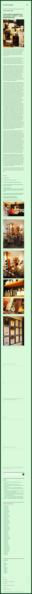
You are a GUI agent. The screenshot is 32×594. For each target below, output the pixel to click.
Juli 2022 (5, 524)
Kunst (5, 566)
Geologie (5, 563)
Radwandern (6, 568)
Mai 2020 (5, 542)
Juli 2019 (5, 552)
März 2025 (5, 510)
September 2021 (6, 529)
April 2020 (5, 543)
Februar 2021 (6, 535)
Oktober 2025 (6, 509)
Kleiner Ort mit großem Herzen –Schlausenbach (11, 484)
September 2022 (6, 523)
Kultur (5, 565)
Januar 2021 (6, 536)
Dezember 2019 (6, 547)
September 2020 (6, 538)
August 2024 (6, 512)
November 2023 (6, 516)
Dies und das (5, 583)
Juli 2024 (5, 513)
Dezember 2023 (6, 515)
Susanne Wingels (8, 5)
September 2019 (6, 550)
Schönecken (9, 63)
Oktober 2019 (6, 549)
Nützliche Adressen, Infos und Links (8, 585)
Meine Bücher (5, 579)
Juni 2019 (5, 553)
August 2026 (6, 505)
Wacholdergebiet (8, 468)
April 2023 (5, 517)
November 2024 (6, 511)
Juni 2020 (5, 541)
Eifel (4, 562)
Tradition (4, 468)
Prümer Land (6, 567)
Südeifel (5, 569)
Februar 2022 (6, 526)
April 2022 (5, 525)
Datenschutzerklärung (6, 589)
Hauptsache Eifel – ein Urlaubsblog (8, 581)
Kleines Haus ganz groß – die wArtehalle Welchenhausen (13, 487)
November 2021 (6, 528)
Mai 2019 (5, 554)
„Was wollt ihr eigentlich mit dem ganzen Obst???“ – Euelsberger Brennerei (13, 15)
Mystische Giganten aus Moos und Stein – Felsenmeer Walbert (14, 498)
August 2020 (6, 539)
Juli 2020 (5, 540)
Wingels (11, 468)
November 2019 (6, 548)
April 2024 (5, 514)
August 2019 (6, 551)
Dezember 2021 (6, 527)
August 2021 (6, 530)
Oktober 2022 (6, 522)
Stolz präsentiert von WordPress (19, 591)
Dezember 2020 (6, 537)
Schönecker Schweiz (19, 152)
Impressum (5, 587)
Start (4, 577)
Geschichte (5, 564)
